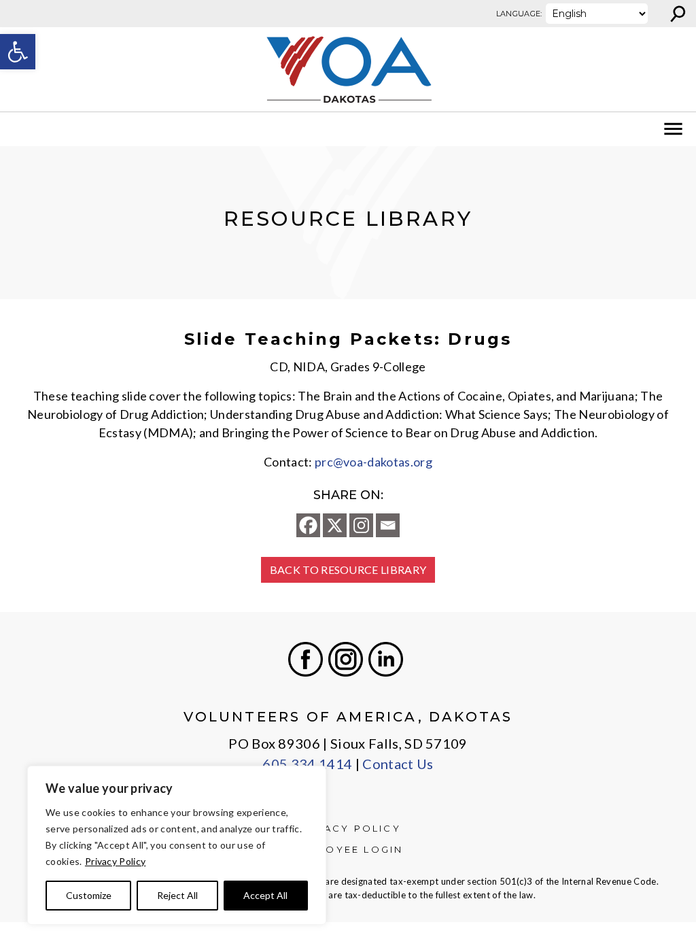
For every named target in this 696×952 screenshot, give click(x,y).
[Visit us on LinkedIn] (385, 659)
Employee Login (348, 849)
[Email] (388, 525)
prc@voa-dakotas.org (373, 461)
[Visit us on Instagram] (345, 659)
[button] (17, 51)
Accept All (265, 895)
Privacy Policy (115, 861)
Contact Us (397, 763)
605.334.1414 (307, 763)
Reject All (177, 895)
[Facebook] (308, 525)
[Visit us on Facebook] (305, 659)
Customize (88, 895)
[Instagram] (361, 525)
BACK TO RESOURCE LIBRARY (348, 569)
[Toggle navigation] (19, 129)
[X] (335, 525)
